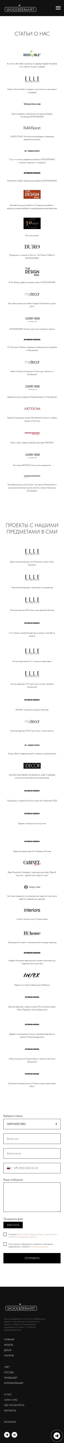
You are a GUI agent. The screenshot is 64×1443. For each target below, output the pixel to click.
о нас (8, 1394)
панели (9, 1355)
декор (7, 1350)
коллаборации (13, 1383)
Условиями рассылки (39, 1246)
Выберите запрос (13, 1115)
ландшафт (10, 1377)
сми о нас (11, 1399)
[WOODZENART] (7, 1436)
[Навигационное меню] (58, 8)
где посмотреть (14, 1405)
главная (9, 1339)
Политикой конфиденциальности (32, 1234)
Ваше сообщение (13, 1179)
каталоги (10, 1422)
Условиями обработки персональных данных (33, 1235)
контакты (10, 1410)
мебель (8, 1344)
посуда (9, 1372)
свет (7, 1367)
